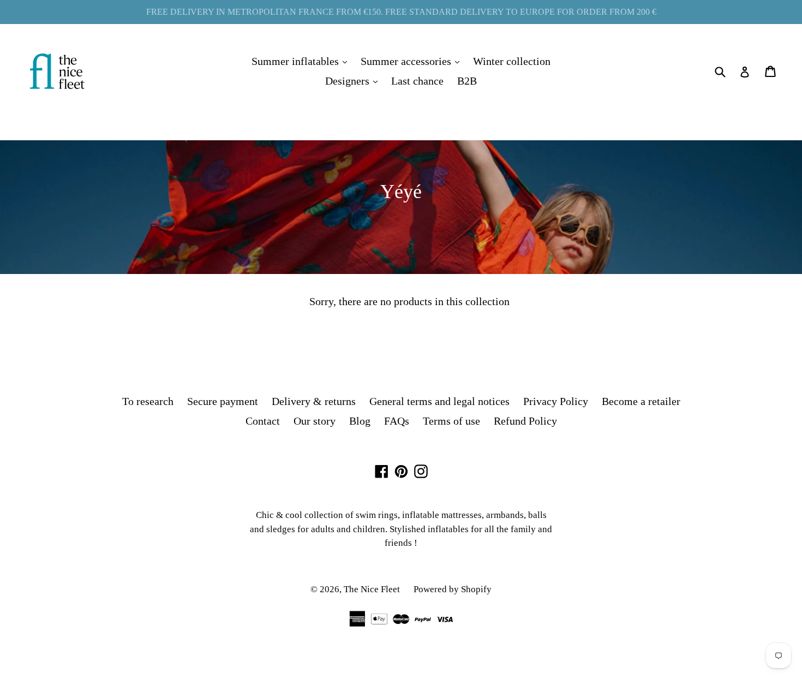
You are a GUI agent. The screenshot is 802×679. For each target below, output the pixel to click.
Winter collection (511, 61)
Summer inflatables (302, 61)
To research (147, 401)
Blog (359, 421)
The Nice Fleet (372, 589)
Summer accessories (413, 61)
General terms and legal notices (439, 401)
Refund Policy (525, 421)
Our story (315, 421)
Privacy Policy (555, 401)
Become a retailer (641, 401)
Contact (263, 421)
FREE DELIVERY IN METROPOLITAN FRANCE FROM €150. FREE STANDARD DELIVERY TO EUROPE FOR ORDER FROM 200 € (401, 11)
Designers (354, 80)
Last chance (417, 81)
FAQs (396, 421)
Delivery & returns (314, 401)
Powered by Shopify (453, 589)
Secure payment (222, 401)
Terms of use (451, 421)
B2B (467, 81)
